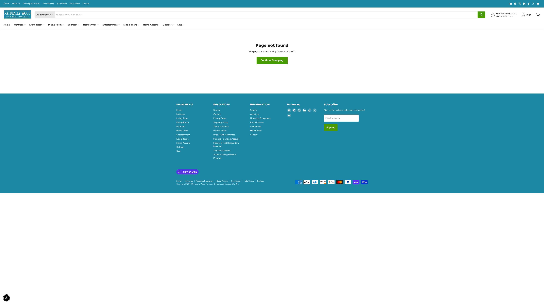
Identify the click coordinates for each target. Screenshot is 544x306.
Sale (180, 24)
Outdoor (167, 24)
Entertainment (110, 24)
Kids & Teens (130, 24)
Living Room (36, 24)
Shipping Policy (220, 122)
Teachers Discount (222, 150)
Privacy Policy (220, 118)
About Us (16, 4)
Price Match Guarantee (224, 134)
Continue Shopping (272, 60)
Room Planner (48, 4)
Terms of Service (221, 126)
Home (7, 24)
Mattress (19, 24)
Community (62, 4)
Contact (86, 4)
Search (6, 4)
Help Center (75, 4)
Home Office (90, 24)
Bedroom (73, 24)
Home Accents (150, 24)
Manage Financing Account (226, 138)
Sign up (330, 127)
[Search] (481, 14)
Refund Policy (220, 130)
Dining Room (55, 24)
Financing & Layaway (31, 4)
